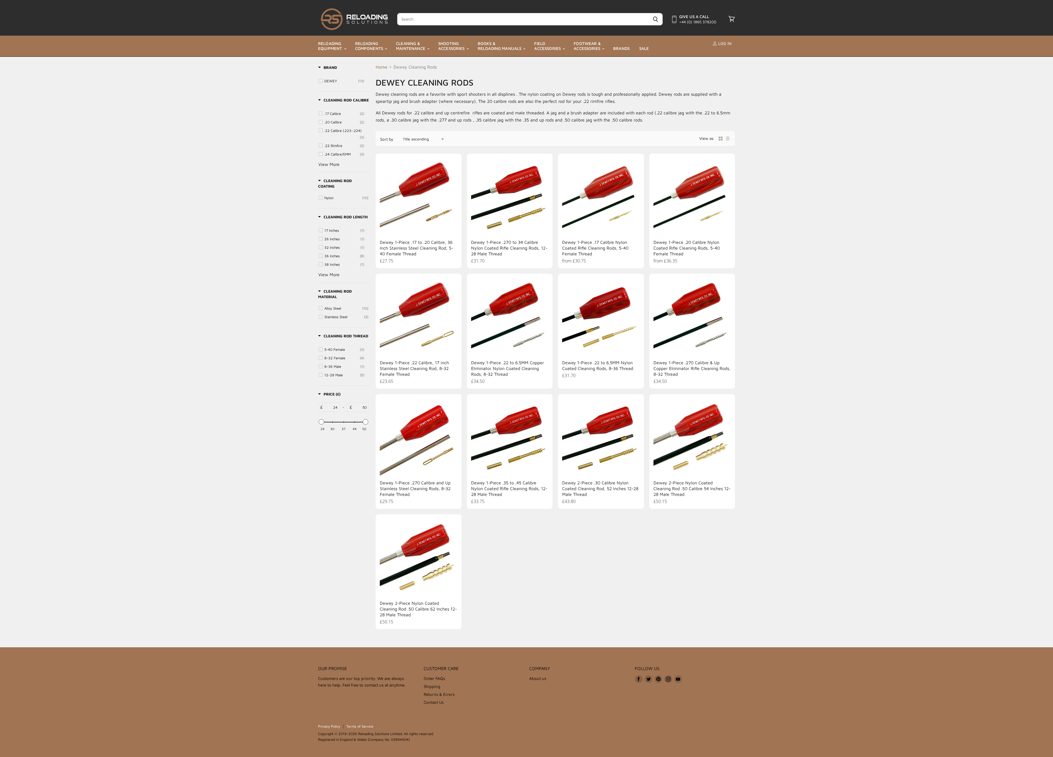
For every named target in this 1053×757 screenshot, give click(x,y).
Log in (724, 43)
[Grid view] (720, 138)
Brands (621, 48)
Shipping (432, 686)
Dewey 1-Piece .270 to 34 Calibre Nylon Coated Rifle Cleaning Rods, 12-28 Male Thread (509, 248)
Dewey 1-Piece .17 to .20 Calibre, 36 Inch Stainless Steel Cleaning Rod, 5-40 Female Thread (416, 248)
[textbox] (331, 407)
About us (537, 678)
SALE (644, 48)
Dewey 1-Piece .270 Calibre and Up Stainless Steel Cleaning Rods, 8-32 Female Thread (415, 488)
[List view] (728, 138)
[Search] (655, 19)
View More (328, 164)
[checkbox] (344, 81)
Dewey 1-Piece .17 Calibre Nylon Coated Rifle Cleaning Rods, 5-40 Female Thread (595, 248)
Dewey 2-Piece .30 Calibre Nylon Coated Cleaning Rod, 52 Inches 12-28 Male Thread (600, 488)
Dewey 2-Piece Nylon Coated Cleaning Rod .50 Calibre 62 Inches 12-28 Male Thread (418, 609)
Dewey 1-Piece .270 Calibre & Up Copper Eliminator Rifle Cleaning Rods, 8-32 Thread (692, 368)
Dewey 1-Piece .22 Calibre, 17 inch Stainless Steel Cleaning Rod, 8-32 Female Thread (414, 368)
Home (381, 66)
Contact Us (434, 702)
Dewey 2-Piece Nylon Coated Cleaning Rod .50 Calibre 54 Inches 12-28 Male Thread (692, 488)
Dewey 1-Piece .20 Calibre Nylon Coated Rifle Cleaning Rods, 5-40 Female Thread (686, 248)
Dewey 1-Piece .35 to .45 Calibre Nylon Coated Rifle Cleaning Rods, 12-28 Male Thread (509, 488)
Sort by (386, 139)
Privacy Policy (329, 726)
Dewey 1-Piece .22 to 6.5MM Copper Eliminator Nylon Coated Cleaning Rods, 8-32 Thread (507, 368)
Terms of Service (359, 726)
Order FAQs (434, 678)
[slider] (321, 422)
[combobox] (523, 19)
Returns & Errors (439, 694)
